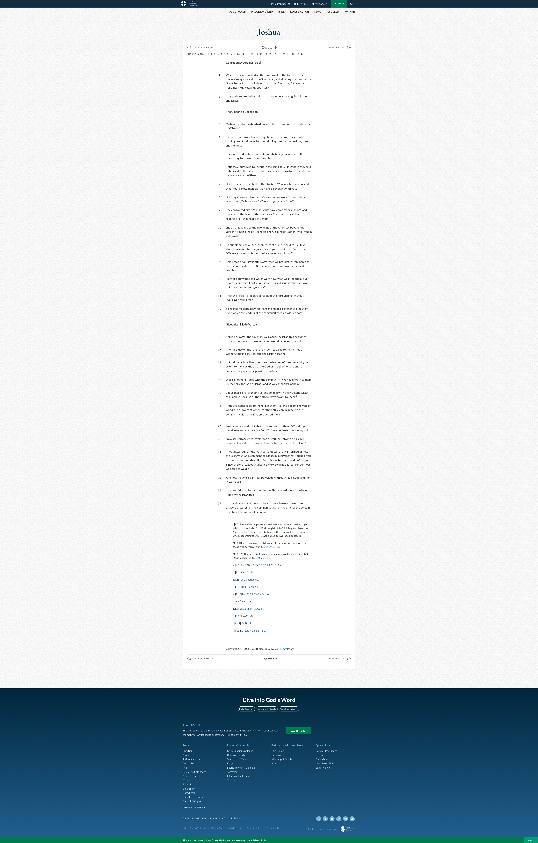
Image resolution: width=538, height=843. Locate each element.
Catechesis (189, 792)
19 (279, 54)
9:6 (237, 579)
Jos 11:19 (247, 608)
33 (255, 594)
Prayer (231, 763)
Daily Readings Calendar (290, 4)
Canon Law (188, 788)
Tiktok (352, 818)
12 (247, 54)
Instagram (345, 818)
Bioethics (188, 784)
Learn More (298, 731)
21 (288, 54)
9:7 (236, 524)
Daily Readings (279, 4)
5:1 (252, 565)
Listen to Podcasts (267, 709)
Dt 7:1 (258, 535)
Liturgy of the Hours (238, 776)
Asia (185, 767)
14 (256, 54)
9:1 (237, 565)
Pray (273, 763)
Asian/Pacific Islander (194, 771)
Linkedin (338, 818)
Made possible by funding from (323, 828)
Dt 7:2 (254, 579)
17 (270, 54)
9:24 (237, 630)
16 (265, 54)
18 (274, 54)
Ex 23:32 (245, 579)
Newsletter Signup (326, 763)
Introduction (196, 54)
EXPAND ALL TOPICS (193, 807)
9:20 (238, 616)
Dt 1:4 (265, 594)
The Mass (232, 780)
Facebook (325, 818)
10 (238, 54)
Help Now (339, 4)
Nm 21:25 (247, 594)
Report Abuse (319, 4)
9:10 (238, 594)
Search (351, 3)
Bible (186, 780)
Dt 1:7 (277, 565)
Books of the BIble (237, 755)
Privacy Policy (286, 648)
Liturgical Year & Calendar (241, 767)
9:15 (238, 608)
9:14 (237, 601)
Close (530, 840)
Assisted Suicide (191, 776)
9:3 (237, 572)
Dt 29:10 (270, 546)
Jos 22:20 (247, 616)
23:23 (270, 565)
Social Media (323, 767)
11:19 (259, 528)
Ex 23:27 (246, 630)
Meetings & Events (281, 759)
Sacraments (233, 771)
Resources (321, 755)
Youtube (332, 818)
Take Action (277, 750)
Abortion (188, 750)
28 (253, 630)
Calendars (321, 759)
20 (284, 54)
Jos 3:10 (245, 565)
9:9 (237, 586)
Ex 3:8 (258, 565)
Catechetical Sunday (194, 796)
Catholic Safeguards (194, 801)
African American (192, 759)
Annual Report (190, 763)
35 (259, 594)
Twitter (318, 818)
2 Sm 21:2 (282, 528)
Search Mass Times (237, 759)
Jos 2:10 (249, 586)
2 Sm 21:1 (262, 557)
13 (252, 54)
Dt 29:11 (246, 623)
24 (302, 54)
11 (243, 54)
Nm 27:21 (247, 601)
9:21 (237, 543)
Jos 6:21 (245, 572)
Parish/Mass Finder (326, 750)
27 (242, 554)
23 (297, 54)
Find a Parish (301, 4)
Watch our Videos (289, 709)
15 (261, 54)
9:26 (237, 554)
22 (293, 54)
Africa (186, 755)
